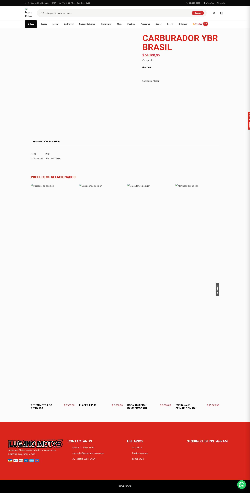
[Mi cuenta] (214, 13)
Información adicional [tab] (46, 141)
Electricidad (68, 23)
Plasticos (131, 23)
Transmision (106, 23)
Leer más (213, 405)
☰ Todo (31, 23)
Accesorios (145, 23)
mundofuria (125, 486)
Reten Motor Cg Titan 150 (41, 407)
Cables (158, 23)
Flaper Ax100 (87, 405)
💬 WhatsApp (208, 3)
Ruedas (170, 23)
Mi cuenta (221, 3)
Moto (119, 23)
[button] (241, 484)
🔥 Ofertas (200, 23)
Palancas (183, 23)
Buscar (198, 13)
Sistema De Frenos (87, 23)
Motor (55, 23)
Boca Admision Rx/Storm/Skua (137, 407)
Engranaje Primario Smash (185, 407)
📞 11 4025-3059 (193, 3)
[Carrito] (221, 13)
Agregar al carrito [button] (64, 405)
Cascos (44, 23)
